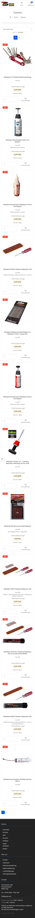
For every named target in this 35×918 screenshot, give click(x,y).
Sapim (5, 843)
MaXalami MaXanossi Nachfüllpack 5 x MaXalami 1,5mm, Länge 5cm (17, 333)
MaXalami (23, 17)
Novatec (5, 838)
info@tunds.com (6, 896)
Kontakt (5, 860)
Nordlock (5, 841)
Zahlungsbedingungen (9, 874)
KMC (4, 835)
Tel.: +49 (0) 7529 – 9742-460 (10, 892)
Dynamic (5, 832)
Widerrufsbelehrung (9, 868)
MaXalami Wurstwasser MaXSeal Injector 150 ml (17, 780)
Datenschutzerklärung (9, 865)
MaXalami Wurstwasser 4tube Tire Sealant (17, 141)
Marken (16, 17)
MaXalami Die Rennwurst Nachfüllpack (17, 526)
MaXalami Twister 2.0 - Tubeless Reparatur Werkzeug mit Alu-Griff (17, 462)
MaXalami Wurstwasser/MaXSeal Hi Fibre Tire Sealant (17, 205)
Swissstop (6, 829)
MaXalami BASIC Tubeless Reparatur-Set (17, 269)
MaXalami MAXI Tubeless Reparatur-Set (17, 589)
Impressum (6, 863)
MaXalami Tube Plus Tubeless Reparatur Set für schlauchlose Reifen (17, 653)
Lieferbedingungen (8, 871)
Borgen (5, 849)
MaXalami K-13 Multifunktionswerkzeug (17, 77)
